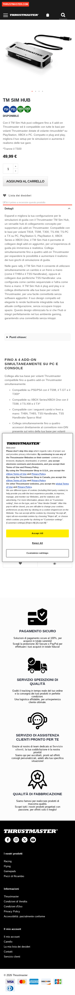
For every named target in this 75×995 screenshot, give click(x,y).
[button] (32, 91)
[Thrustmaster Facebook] (8, 840)
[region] (37, 497)
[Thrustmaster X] (25, 840)
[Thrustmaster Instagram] (16, 840)
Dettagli (9, 208)
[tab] (37, 208)
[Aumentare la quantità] (15, 166)
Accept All (37, 533)
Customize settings (37, 553)
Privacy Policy (38, 474)
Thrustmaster (11, 896)
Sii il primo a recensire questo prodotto (25, 202)
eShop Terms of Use (16, 474)
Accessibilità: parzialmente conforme (24, 916)
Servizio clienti (12, 956)
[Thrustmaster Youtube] (33, 840)
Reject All (37, 543)
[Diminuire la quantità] (15, 171)
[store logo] (24, 15)
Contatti (8, 951)
